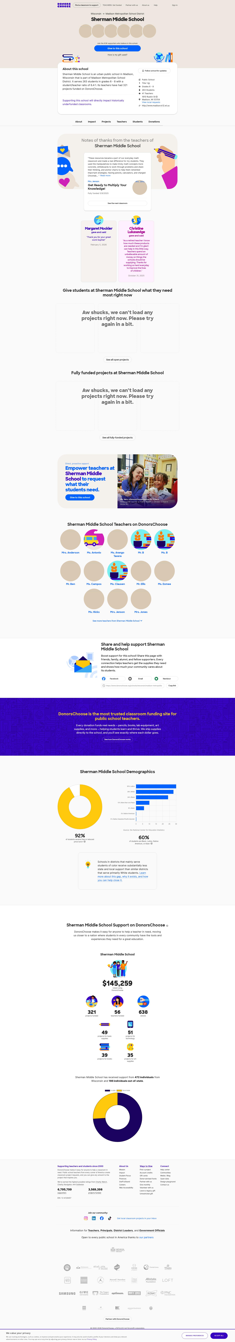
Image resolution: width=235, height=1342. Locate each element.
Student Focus (125, 1176)
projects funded (95, 1191)
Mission (122, 1170)
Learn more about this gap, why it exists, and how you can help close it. (123, 876)
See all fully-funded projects (117, 437)
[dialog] (117, 1335)
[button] (139, 685)
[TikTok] (109, 1218)
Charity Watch (101, 1182)
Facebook (114, 679)
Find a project (145, 1170)
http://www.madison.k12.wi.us (156, 105)
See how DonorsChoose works (117, 739)
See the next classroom (117, 203)
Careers (122, 1185)
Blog (168, 1176)
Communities (165, 1173)
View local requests (151, 102)
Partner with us (132, 5)
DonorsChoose (64, 5)
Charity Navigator (65, 1184)
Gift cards (144, 1176)
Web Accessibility (126, 1188)
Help (156, 5)
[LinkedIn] (93, 1218)
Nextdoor (167, 679)
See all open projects (117, 359)
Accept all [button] (219, 1336)
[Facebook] (101, 1218)
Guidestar (80, 1184)
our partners (146, 1237)
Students (138, 121)
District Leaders (123, 1230)
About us (145, 5)
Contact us (164, 1185)
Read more (105, 175)
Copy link (172, 685)
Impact (92, 121)
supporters (65, 1191)
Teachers (122, 121)
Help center (165, 1170)
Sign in (174, 5)
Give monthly (145, 1185)
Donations (154, 121)
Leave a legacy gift (147, 1191)
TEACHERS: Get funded (112, 5)
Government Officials (152, 1230)
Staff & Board (124, 1182)
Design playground (168, 1182)
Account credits (146, 1173)
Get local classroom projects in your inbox (137, 1218)
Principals (106, 1230)
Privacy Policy (92, 1339)
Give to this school (117, 48)
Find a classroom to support (86, 5)
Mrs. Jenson (93, 181)
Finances (122, 1179)
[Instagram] (85, 1218)
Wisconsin (96, 13)
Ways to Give (146, 1166)
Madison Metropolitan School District (125, 13)
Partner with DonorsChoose (117, 1319)
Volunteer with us (146, 1188)
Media (162, 1176)
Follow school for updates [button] (156, 71)
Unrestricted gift (146, 1194)
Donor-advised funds (148, 1179)
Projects (106, 121)
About (78, 121)
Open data (164, 1179)
